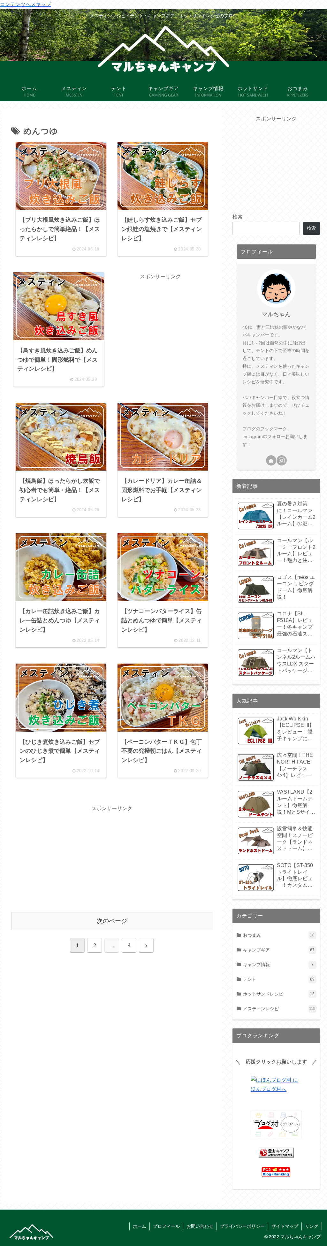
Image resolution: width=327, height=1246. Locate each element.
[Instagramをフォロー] (282, 460)
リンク (311, 1226)
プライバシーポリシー (242, 1226)
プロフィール (166, 1226)
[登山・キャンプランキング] (276, 1153)
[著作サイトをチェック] (271, 460)
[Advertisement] (160, 321)
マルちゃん (276, 314)
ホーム (139, 1226)
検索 (237, 216)
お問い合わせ (199, 1226)
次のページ (112, 921)
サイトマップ (284, 1226)
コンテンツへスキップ (25, 4)
